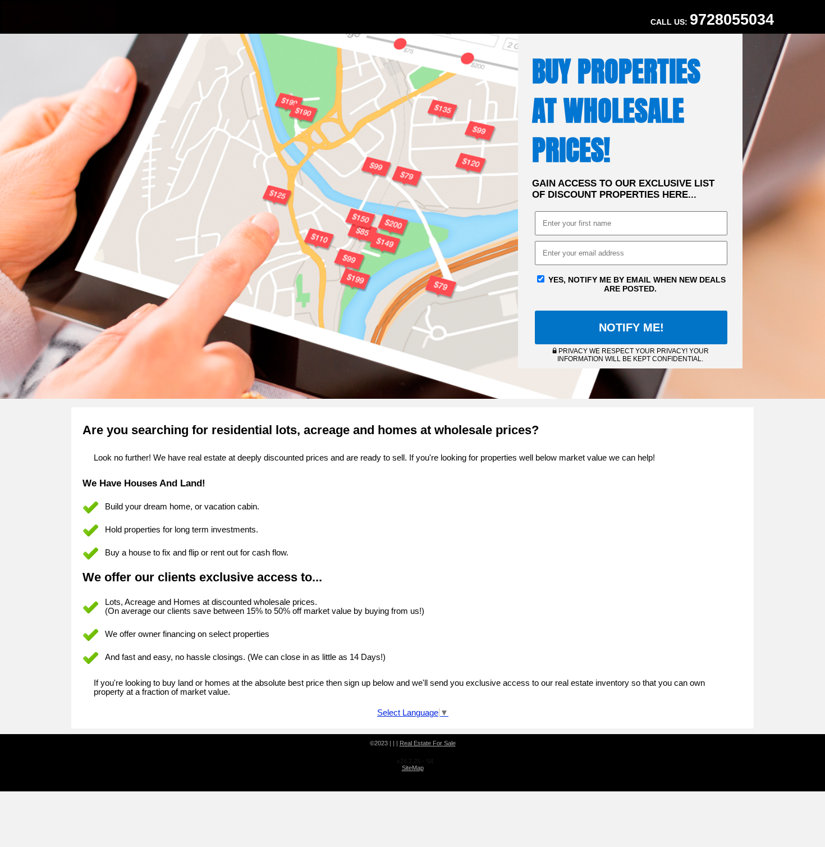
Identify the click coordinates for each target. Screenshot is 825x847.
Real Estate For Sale (428, 743)
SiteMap (413, 767)
